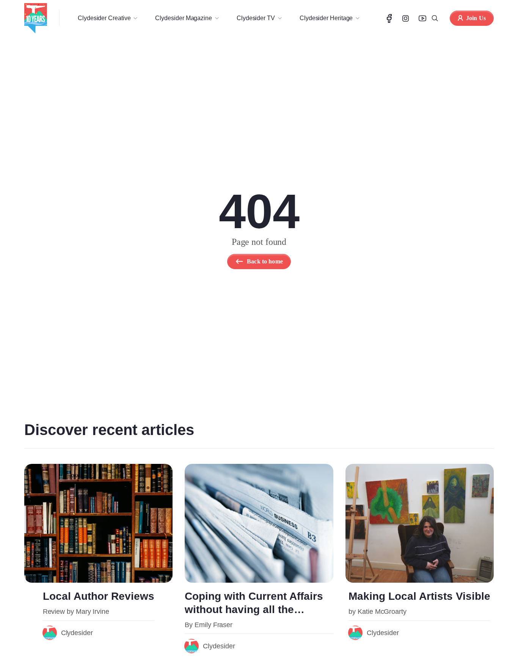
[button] (107, 18)
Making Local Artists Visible (419, 596)
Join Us (476, 18)
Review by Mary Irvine (76, 611)
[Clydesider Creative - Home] (35, 18)
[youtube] (422, 18)
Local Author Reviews (98, 596)
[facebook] (389, 18)
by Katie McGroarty (377, 611)
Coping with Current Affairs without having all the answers (254, 609)
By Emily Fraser (208, 625)
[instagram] (405, 18)
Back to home (265, 261)
